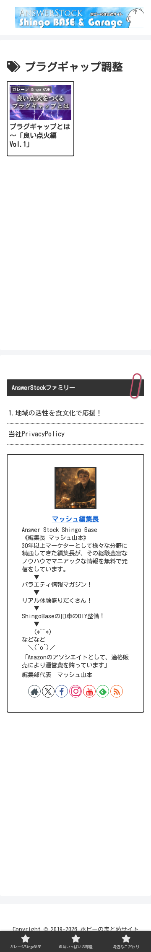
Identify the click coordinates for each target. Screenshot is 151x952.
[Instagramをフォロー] (75, 691)
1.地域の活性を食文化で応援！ (55, 413)
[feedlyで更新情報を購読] (102, 691)
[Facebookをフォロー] (61, 691)
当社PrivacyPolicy (36, 434)
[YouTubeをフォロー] (89, 691)
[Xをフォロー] (48, 691)
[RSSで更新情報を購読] (116, 691)
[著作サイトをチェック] (34, 691)
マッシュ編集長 (75, 519)
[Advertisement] (75, 251)
